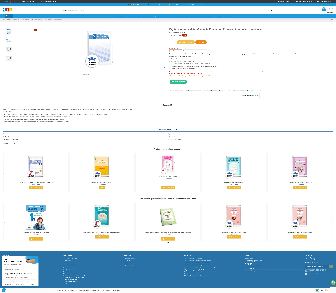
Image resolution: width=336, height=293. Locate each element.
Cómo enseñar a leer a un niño (194, 266)
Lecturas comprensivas (70, 279)
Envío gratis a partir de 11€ (48, 1)
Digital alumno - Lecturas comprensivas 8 (300, 232)
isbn (4, 143)
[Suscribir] (331, 266)
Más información (329, 273)
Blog (14, 1)
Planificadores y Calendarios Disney (74, 277)
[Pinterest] (174, 88)
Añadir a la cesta (187, 42)
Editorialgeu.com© (72, 290)
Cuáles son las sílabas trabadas (194, 271)
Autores (66, 271)
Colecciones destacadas (131, 266)
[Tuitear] (172, 88)
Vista (168, 187)
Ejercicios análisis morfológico (193, 258)
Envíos (66, 262)
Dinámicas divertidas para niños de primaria (197, 262)
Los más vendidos (130, 258)
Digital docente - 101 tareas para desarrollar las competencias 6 (102, 182)
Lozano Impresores (90, 290)
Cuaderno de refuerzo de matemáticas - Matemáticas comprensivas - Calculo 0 (234, 232)
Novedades (128, 260)
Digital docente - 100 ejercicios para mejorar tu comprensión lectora (168, 232)
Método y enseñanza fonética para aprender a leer (199, 264)
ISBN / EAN (172, 32)
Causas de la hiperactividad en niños (195, 275)
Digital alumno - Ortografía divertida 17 (300, 182)
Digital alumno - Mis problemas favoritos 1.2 (168, 182)
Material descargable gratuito (133, 268)
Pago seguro (68, 260)
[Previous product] (331, 20)
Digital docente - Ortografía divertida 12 (234, 176)
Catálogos (128, 262)
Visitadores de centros (70, 281)
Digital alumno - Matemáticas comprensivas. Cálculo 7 (36, 182)
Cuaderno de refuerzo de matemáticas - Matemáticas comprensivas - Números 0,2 (36, 232)
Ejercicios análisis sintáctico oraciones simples (198, 260)
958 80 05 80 (250, 268)
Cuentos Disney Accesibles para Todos (75, 275)
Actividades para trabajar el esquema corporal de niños (200, 268)
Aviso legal (67, 266)
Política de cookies (69, 270)
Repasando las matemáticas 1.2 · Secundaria (102, 232)
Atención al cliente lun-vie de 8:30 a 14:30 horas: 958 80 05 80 (313, 1)
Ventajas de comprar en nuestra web (74, 273)
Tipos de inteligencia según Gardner (195, 270)
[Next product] (332, 20)
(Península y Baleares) (284, 1)
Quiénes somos (68, 268)
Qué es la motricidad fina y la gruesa (195, 273)
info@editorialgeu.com (28, 1)
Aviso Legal (116, 290)
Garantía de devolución (70, 258)
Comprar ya (201, 42)
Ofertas (127, 264)
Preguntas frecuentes (70, 264)
